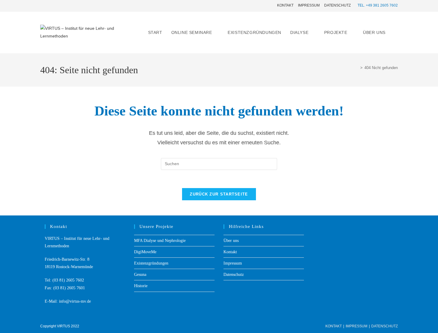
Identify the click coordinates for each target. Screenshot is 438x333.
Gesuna (140, 274)
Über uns (231, 240)
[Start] (356, 67)
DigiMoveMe (145, 252)
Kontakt (285, 5)
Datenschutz (337, 5)
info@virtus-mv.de (75, 301)
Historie (140, 286)
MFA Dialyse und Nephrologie (160, 240)
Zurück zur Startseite (219, 194)
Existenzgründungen (151, 263)
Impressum (309, 5)
